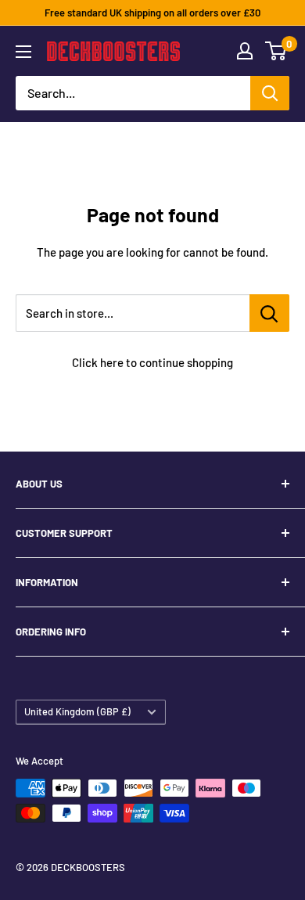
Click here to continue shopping (152, 362)
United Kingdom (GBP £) (77, 711)
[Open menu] (23, 51)
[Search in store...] (269, 313)
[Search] (269, 93)
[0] (276, 50)
